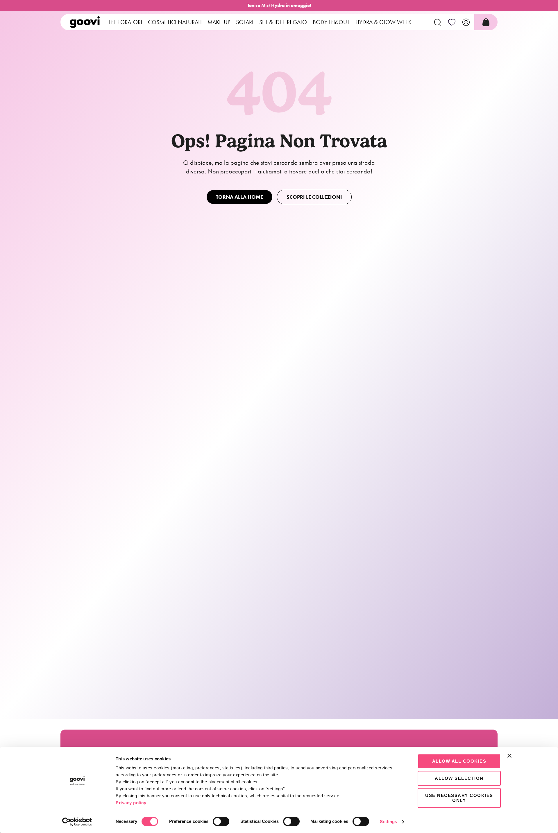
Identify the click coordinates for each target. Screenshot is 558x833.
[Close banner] (509, 756)
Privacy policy (131, 802)
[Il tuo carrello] (486, 22)
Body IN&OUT (331, 22)
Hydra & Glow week (383, 22)
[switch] (221, 821)
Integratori (125, 22)
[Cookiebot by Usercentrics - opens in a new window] (77, 821)
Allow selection (459, 778)
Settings (388, 821)
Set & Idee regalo (283, 22)
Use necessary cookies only (459, 798)
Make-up (219, 22)
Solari (244, 22)
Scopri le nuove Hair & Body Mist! (279, 5)
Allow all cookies (459, 761)
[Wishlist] (452, 22)
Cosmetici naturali (175, 22)
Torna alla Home (239, 197)
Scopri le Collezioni (314, 197)
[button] (437, 22)
